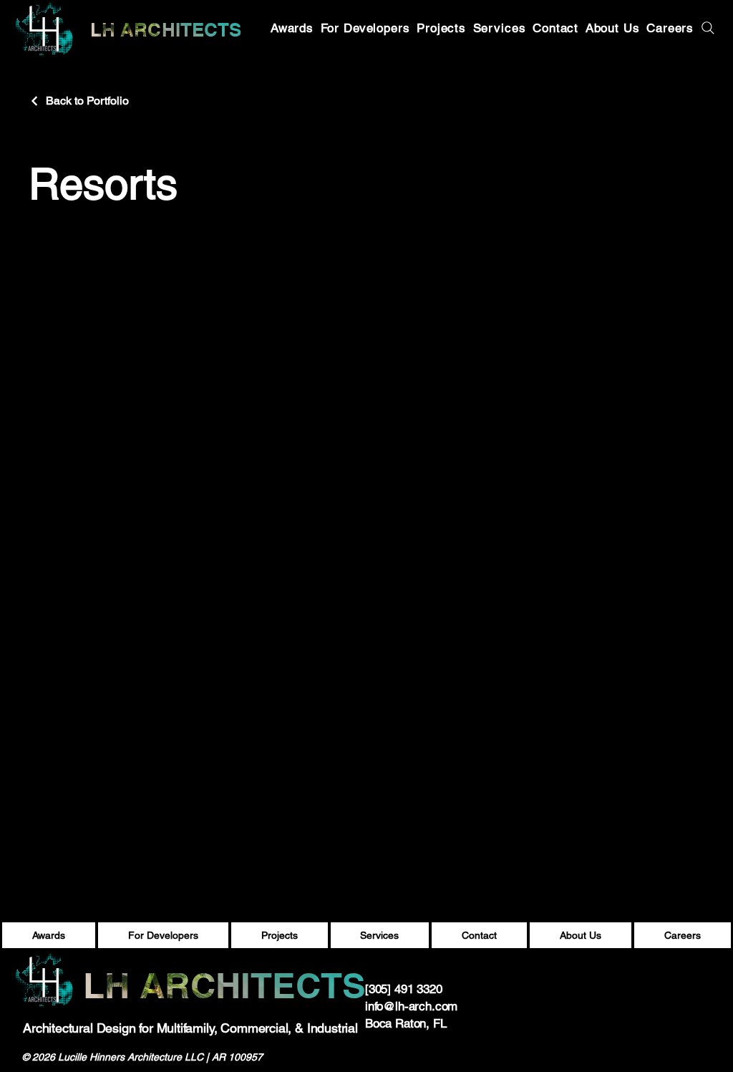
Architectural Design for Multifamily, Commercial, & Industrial (190, 1027)
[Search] (706, 28)
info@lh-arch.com (411, 1006)
